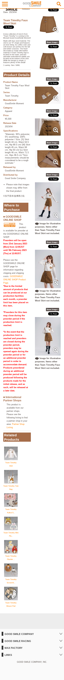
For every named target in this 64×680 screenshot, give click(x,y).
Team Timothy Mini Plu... (10, 534)
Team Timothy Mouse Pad (11, 604)
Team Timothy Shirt (11, 464)
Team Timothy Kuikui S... (11, 511)
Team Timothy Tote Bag (11, 487)
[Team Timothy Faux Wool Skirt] (48, 33)
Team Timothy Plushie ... (11, 557)
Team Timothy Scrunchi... (11, 581)
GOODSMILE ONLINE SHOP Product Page (14, 279)
